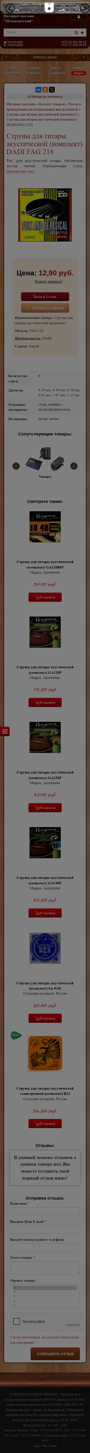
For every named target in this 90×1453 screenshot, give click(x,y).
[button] (49, 3)
